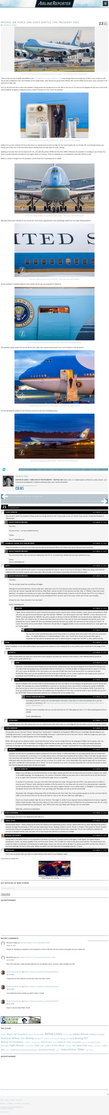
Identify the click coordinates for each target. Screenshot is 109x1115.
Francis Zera (10, 25)
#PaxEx (10, 1034)
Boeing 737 (39, 1038)
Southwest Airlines (46, 1050)
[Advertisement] (54, 15)
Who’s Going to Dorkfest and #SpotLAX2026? (41, 972)
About (7, 1100)
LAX (42, 1046)
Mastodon (26, 1103)
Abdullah (9, 850)
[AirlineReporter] (54, 4)
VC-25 (105, 469)
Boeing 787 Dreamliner (12, 1042)
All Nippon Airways (97, 1034)
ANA (23, 1039)
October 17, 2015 (100, 720)
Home (2, 1100)
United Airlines (68, 1050)
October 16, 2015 (100, 835)
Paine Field (81, 1045)
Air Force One (25, 469)
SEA (3, 1050)
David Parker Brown (18, 522)
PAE (73, 1046)
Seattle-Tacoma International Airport (23, 1050)
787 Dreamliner (21, 1034)
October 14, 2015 (100, 566)
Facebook (9, 1103)
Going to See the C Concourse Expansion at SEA (37, 957)
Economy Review (94, 1042)
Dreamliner (76, 1042)
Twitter (2, 1103)
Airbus (31, 1034)
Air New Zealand (67, 1034)
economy (84, 1042)
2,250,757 (63, 878)
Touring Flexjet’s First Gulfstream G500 (35, 943)
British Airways (36, 1042)
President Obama (94, 469)
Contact (19, 1100)
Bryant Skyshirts (13, 835)
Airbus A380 (39, 1034)
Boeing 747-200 (42, 469)
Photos (90, 1046)
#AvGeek (3, 1034)
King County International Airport (73, 469)
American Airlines (10, 1038)
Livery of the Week (54, 1045)
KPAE (36, 1046)
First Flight (4, 1046)
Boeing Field (54, 469)
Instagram (17, 1103)
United (58, 1050)
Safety (104, 1046)
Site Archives (4, 1112)
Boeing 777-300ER (67, 1038)
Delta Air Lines (64, 1042)
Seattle (7, 1050)
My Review (68, 1045)
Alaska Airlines (81, 1034)
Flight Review (16, 1045)
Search (12, 1100)
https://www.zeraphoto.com (26, 486)
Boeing (30, 1038)
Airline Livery (53, 1034)
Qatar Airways (97, 1045)
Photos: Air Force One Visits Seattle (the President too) (40, 22)
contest (55, 1042)
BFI (33, 469)
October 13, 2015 (100, 512)
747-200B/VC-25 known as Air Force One (48, 78)
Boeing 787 (81, 1038)
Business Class (46, 1042)
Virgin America (89, 1050)
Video (81, 1049)
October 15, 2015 (100, 522)
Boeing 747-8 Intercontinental (51, 1038)
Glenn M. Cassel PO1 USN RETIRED (19, 543)
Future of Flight (29, 1045)
